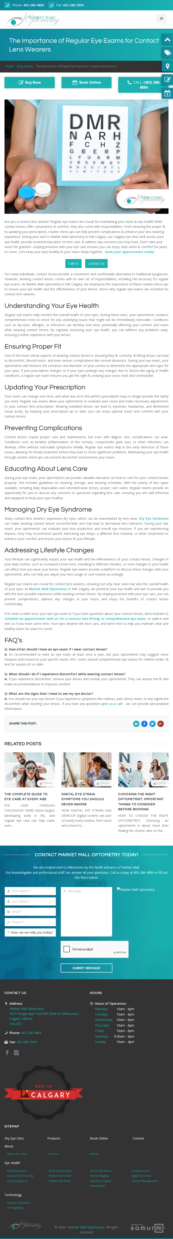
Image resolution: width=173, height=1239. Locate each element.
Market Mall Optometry (48, 589)
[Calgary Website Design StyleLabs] (148, 1227)
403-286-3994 (73, 5)
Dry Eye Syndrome (153, 518)
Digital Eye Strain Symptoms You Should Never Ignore (82, 799)
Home (10, 66)
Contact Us (96, 263)
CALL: (147, 85)
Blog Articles (25, 66)
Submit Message (86, 968)
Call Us (73, 263)
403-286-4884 (33, 5)
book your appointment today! (130, 252)
